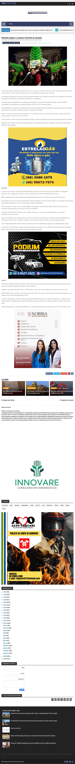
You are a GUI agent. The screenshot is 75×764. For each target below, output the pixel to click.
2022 (5, 618)
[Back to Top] (73, 762)
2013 (4, 594)
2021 (4, 615)
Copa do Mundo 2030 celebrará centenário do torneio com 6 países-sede (38, 392)
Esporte (31, 505)
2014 (5, 597)
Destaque (6, 43)
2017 (4, 605)
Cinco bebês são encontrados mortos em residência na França (12, 392)
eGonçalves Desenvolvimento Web (18, 761)
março (5, 630)
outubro (5, 648)
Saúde (3, 508)
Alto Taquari (5, 505)
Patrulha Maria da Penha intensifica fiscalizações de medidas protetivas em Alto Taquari (34, 721)
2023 (5, 620)
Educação (17, 505)
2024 (5, 623)
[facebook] (68, 4)
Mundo (17, 43)
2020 (5, 613)
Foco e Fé (38, 505)
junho (5, 638)
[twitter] (73, 4)
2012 (4, 592)
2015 (4, 600)
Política (62, 505)
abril (4, 633)
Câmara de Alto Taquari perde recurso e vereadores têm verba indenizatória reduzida (33, 736)
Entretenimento (31, 388)
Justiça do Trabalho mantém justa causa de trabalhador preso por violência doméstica (33, 743)
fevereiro (6, 628)
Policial (56, 505)
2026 (5, 659)
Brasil (11, 505)
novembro (6, 650)
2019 (4, 610)
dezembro (6, 653)
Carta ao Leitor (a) (15, 728)
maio (4, 635)
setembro (6, 645)
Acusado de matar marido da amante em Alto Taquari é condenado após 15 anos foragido (34, 713)
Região (67, 505)
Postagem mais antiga (7, 400)
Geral (11, 43)
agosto (5, 643)
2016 (4, 602)
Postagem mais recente (66, 400)
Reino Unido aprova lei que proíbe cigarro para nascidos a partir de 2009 (62, 392)
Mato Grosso (49, 505)
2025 (5, 656)
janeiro (5, 625)
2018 (4, 607)
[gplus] (70, 4)
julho (4, 640)
